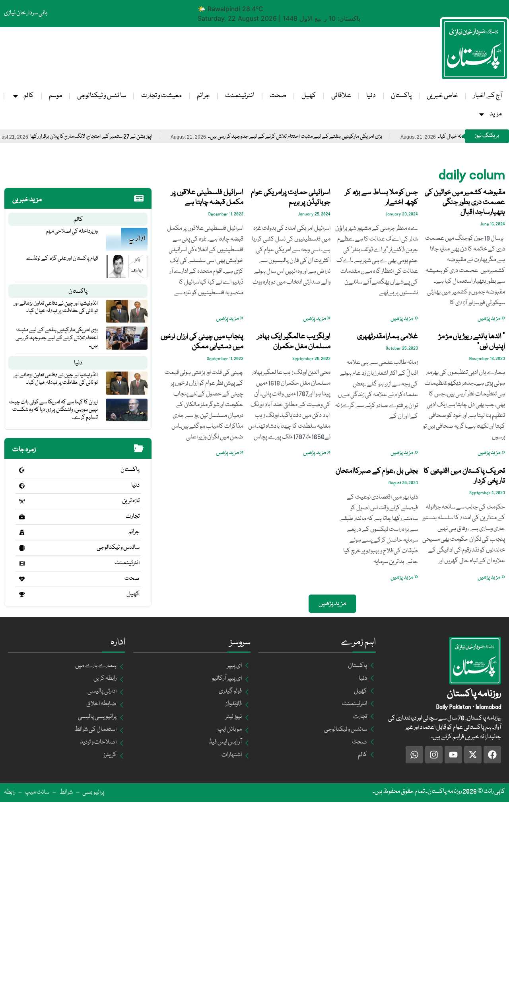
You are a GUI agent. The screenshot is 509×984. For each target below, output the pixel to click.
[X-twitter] (473, 754)
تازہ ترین (131, 501)
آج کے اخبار (487, 95)
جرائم (203, 95)
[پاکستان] (21, 470)
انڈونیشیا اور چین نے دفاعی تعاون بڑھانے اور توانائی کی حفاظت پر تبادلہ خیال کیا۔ (56, 307)
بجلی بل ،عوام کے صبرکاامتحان (377, 471)
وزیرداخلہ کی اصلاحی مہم (72, 231)
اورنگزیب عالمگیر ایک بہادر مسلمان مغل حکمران (293, 341)
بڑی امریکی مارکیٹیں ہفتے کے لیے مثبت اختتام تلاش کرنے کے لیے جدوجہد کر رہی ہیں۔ (314, 137)
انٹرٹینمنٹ (239, 95)
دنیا (371, 95)
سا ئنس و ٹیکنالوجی (101, 95)
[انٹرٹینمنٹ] (21, 563)
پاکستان (401, 95)
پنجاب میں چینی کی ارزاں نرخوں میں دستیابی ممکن (202, 341)
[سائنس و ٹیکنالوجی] (21, 548)
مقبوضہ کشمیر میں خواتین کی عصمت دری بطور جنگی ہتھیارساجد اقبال (465, 202)
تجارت (133, 516)
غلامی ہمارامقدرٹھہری (387, 336)
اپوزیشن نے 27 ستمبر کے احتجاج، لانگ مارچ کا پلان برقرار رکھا (110, 137)
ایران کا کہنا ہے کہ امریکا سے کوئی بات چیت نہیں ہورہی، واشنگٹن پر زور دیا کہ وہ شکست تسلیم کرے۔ (53, 410)
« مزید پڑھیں (491, 318)
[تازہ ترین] (21, 501)
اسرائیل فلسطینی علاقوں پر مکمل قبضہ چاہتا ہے (207, 197)
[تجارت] (21, 516)
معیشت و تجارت (161, 95)
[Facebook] (492, 754)
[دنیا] (21, 485)
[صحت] (21, 579)
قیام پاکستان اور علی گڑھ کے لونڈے (62, 258)
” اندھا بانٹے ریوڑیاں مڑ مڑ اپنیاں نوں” (472, 341)
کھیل (308, 95)
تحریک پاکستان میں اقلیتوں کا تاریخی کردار (464, 476)
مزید (496, 114)
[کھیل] (21, 594)
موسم (55, 95)
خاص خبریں (442, 95)
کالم (28, 95)
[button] (332, 604)
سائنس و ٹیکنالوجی (118, 547)
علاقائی (341, 95)
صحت (278, 95)
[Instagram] (434, 754)
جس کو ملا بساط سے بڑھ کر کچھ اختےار (381, 197)
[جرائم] (21, 532)
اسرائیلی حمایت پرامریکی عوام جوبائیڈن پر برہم (290, 197)
